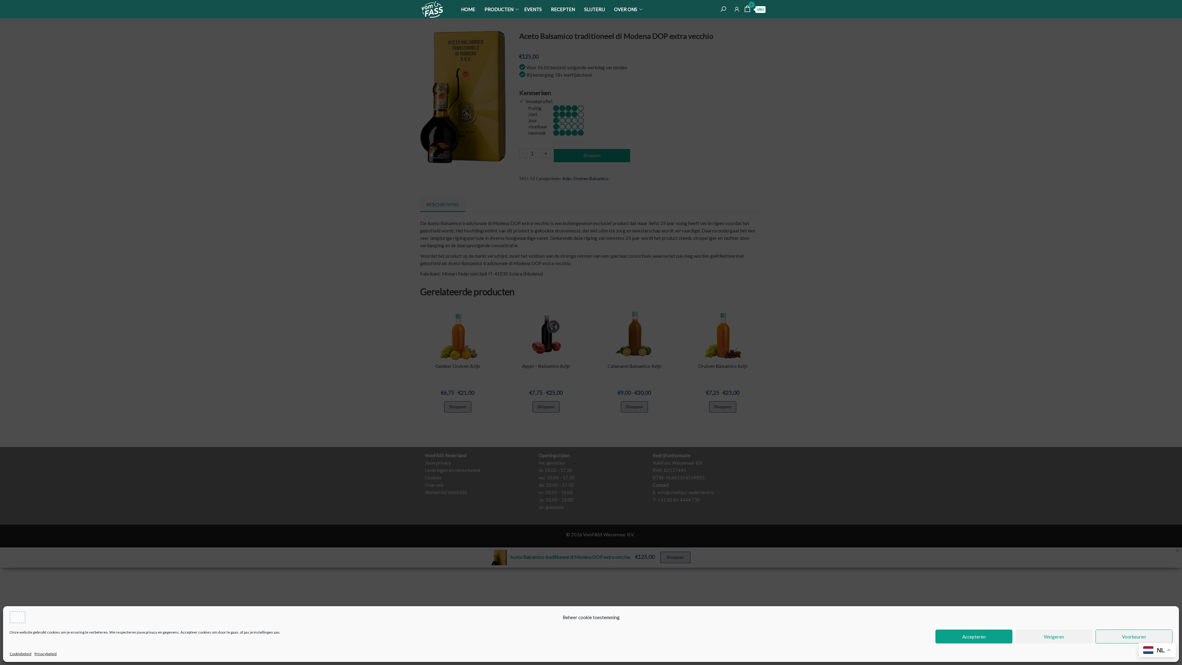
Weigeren (1054, 636)
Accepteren (974, 636)
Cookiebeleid (20, 653)
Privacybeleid (45, 653)
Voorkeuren (1134, 636)
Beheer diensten (1152, 653)
